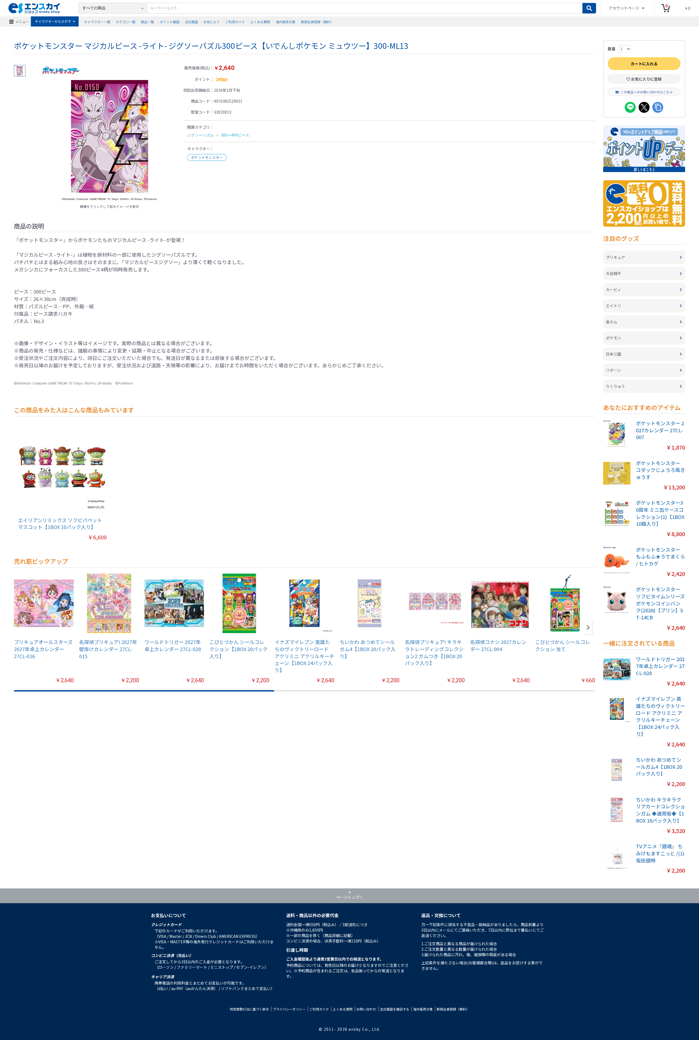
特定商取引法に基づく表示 (249, 1009)
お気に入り (211, 21)
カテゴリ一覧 (125, 21)
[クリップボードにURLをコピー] (657, 107)
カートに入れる (644, 63)
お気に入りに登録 (646, 79)
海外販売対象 (285, 21)
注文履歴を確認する (394, 1009)
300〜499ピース (235, 135)
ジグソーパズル (200, 135)
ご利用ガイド (235, 21)
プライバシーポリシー (289, 1009)
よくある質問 (260, 21)
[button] (588, 627)
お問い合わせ (366, 1009)
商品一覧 (147, 21)
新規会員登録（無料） (317, 21)
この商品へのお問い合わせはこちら (646, 92)
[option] (109, 133)
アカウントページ (624, 8)
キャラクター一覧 (97, 21)
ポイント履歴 (169, 21)
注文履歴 (191, 21)
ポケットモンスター (207, 157)
